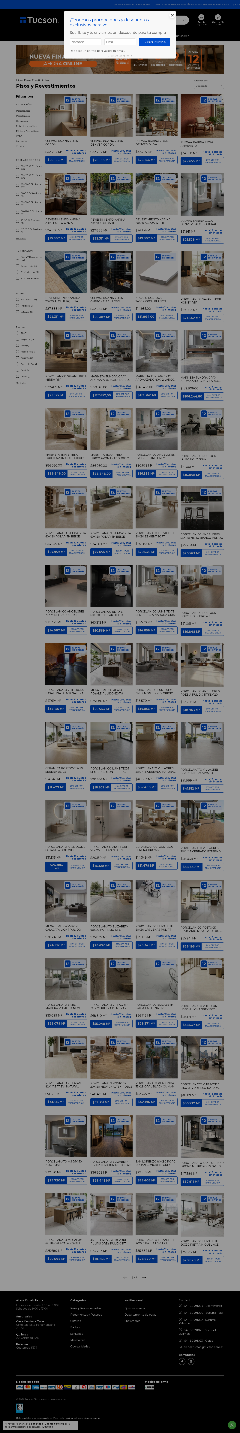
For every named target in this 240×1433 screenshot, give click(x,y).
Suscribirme (154, 42)
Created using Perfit (120, 55)
